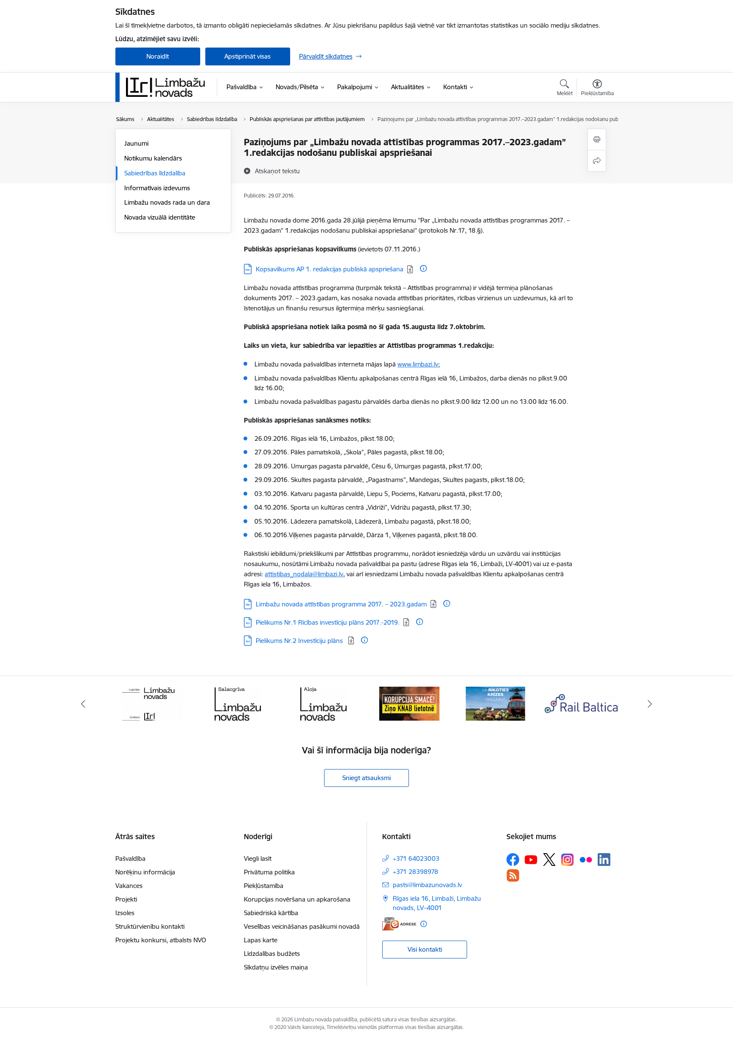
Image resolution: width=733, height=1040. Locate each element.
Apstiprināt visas (247, 56)
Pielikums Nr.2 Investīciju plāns (300, 641)
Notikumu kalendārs (153, 158)
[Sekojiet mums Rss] (512, 875)
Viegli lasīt (257, 858)
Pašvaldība (130, 858)
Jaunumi (136, 143)
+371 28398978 (415, 872)
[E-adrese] (399, 924)
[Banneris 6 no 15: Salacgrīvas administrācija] (238, 703)
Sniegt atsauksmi (366, 778)
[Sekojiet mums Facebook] (512, 859)
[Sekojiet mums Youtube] (531, 859)
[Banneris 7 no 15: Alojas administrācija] (323, 703)
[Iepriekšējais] (83, 704)
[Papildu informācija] (423, 268)
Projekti (126, 899)
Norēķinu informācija (145, 872)
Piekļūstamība (263, 886)
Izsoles (124, 913)
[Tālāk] (650, 704)
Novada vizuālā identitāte (159, 217)
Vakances (129, 886)
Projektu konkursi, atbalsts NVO (160, 940)
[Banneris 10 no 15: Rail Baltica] (581, 703)
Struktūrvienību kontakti (150, 926)
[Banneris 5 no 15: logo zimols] (152, 703)
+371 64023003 (416, 858)
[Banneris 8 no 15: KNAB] (409, 703)
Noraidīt (157, 56)
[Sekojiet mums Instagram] (567, 860)
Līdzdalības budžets (272, 954)
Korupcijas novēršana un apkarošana (297, 899)
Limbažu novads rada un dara (167, 202)
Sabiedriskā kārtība (271, 913)
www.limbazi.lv (417, 364)
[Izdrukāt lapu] (597, 139)
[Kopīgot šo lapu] (597, 160)
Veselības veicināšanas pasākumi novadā (302, 926)
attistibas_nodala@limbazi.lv (304, 574)
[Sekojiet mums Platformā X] (549, 859)
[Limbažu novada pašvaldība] (168, 87)
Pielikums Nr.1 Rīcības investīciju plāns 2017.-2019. (328, 622)
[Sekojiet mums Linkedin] (604, 859)
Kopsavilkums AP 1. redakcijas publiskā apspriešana (329, 269)
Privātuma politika (269, 872)
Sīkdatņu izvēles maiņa (276, 967)
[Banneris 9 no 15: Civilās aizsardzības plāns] (495, 703)
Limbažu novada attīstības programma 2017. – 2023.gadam (341, 604)
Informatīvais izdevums (157, 188)
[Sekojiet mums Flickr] (585, 859)
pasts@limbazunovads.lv (427, 885)
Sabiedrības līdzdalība (154, 173)
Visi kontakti (425, 949)
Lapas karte (260, 940)
